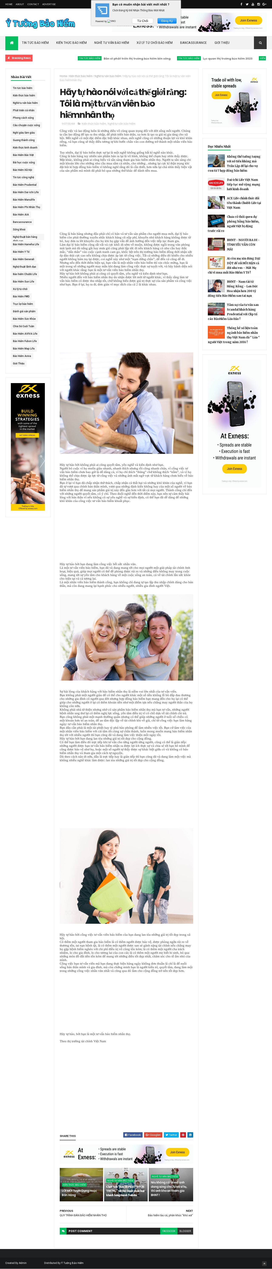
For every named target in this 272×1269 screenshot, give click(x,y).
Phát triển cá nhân (23, 110)
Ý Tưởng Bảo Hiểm (72, 1263)
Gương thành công (24, 140)
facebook (168, 1231)
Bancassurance (193, 42)
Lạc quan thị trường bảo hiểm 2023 (202, 59)
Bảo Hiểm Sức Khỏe (24, 318)
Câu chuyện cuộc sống (26, 125)
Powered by (101, 21)
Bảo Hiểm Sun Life (23, 281)
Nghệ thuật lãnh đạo (24, 266)
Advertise (49, 4)
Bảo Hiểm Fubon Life (25, 341)
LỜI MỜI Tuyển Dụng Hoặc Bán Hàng (79, 1193)
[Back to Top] (264, 1263)
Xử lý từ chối (20, 289)
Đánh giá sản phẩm (24, 311)
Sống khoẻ (19, 229)
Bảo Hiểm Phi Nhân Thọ (26, 207)
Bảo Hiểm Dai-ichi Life (26, 192)
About (20, 4)
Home (9, 4)
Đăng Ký (167, 21)
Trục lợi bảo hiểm (23, 303)
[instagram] (258, 4)
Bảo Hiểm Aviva (22, 356)
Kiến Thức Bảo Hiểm (71, 42)
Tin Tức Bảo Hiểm (35, 42)
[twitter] (247, 4)
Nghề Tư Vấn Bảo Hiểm (111, 42)
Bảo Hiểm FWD (21, 296)
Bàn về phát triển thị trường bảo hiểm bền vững (111, 59)
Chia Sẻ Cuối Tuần (23, 326)
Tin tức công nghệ (23, 177)
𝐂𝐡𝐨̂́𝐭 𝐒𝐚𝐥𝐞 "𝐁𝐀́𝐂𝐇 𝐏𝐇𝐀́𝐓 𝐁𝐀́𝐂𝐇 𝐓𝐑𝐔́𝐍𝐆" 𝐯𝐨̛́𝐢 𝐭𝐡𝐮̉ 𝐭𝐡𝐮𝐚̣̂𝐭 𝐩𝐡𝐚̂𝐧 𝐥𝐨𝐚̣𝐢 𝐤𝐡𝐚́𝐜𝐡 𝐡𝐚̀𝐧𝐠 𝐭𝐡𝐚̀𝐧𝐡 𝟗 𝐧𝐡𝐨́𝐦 (125, 1191)
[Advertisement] (126, 202)
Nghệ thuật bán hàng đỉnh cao (25, 237)
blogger (185, 1231)
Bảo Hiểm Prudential (25, 184)
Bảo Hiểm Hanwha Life (26, 244)
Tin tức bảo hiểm (64, 58)
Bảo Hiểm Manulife (24, 199)
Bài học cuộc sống (24, 162)
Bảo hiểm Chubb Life (25, 274)
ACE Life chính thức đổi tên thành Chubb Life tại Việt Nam (244, 203)
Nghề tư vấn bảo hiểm (25, 102)
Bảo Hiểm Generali (23, 259)
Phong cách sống (23, 117)
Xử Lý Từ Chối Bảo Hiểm (155, 42)
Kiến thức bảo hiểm (247, 58)
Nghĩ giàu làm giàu (24, 132)
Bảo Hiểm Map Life (24, 348)
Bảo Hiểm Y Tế (21, 251)
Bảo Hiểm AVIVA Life (25, 333)
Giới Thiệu (222, 42)
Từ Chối (142, 21)
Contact (33, 4)
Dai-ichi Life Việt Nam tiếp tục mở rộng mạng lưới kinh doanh (243, 184)
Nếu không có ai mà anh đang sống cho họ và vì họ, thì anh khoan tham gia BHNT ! (169, 1188)
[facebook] (241, 4)
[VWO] (111, 21)
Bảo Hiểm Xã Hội (22, 169)
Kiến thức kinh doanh (25, 147)
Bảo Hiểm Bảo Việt (23, 155)
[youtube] (253, 4)
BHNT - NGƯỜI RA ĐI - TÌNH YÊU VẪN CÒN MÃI (243, 244)
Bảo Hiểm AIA (21, 214)
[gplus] (264, 4)
